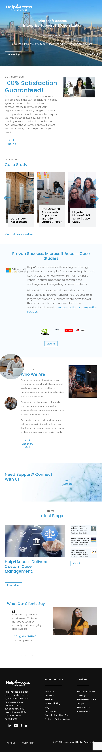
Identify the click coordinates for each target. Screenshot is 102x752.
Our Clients (50, 711)
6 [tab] (36, 655)
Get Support (67, 482)
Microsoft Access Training (86, 693)
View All (51, 343)
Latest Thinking (52, 703)
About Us (49, 691)
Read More (13, 585)
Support (81, 703)
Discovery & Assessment (83, 709)
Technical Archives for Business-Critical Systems (58, 717)
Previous (9, 202)
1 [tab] (18, 655)
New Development (87, 699)
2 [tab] (21, 655)
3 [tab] (25, 655)
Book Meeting (13, 54)
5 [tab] (32, 655)
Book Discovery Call (27, 444)
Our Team (50, 695)
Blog (47, 707)
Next (92, 194)
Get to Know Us (88, 54)
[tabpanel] (27, 627)
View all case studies (19, 234)
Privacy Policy (28, 743)
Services (49, 699)
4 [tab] (29, 655)
